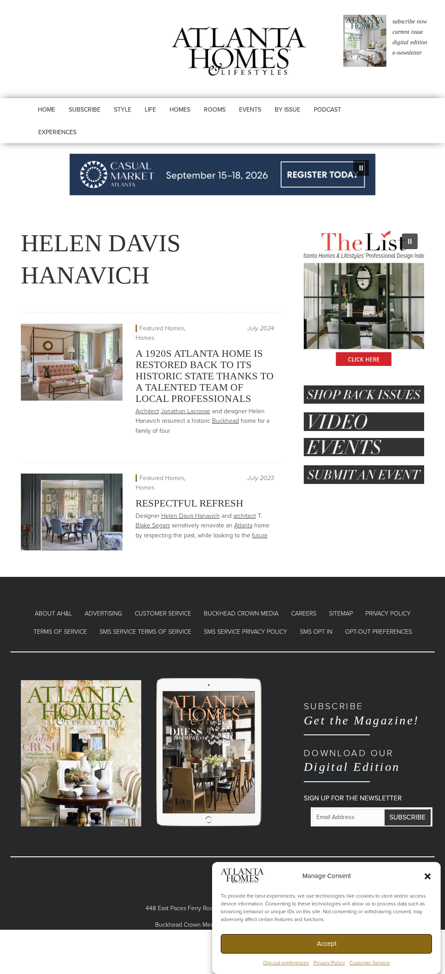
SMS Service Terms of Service (145, 631)
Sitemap (341, 613)
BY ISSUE (287, 109)
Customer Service (369, 963)
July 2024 (260, 328)
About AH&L (53, 613)
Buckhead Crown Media (241, 613)
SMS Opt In (316, 631)
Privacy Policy (329, 963)
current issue (407, 32)
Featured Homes (161, 328)
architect (244, 516)
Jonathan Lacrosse (185, 411)
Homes (145, 338)
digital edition (409, 42)
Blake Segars (153, 525)
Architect (147, 411)
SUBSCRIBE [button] (84, 109)
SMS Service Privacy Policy (245, 631)
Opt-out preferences (286, 963)
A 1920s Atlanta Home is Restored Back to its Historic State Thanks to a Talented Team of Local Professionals (205, 376)
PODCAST (327, 109)
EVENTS (250, 109)
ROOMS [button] (215, 109)
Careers (303, 613)
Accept (326, 944)
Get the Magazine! (361, 714)
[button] (427, 876)
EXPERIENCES (57, 132)
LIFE (150, 109)
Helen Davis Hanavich (190, 516)
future (260, 535)
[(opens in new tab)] (81, 753)
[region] (222, 174)
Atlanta (243, 525)
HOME (46, 109)
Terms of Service (60, 631)
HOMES (179, 109)
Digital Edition (352, 760)
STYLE (122, 109)
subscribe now (409, 21)
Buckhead (225, 420)
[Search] (368, 118)
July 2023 (260, 478)
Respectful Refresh (189, 503)
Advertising (103, 613)
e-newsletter (407, 52)
